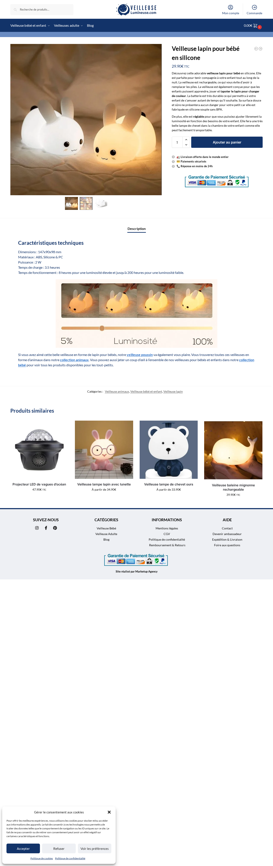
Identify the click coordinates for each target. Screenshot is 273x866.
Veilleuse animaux (117, 391)
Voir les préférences (94, 848)
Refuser (59, 848)
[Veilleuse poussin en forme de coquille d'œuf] (260, 49)
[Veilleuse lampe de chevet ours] (169, 450)
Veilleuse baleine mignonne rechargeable (233, 487)
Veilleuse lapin (173, 391)
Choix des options (104, 498)
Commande (254, 13)
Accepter (23, 848)
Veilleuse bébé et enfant (146, 391)
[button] (109, 812)
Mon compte (230, 13)
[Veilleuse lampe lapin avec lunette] (104, 450)
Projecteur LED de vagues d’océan (39, 484)
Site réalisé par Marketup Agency (137, 571)
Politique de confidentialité (70, 858)
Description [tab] (137, 228)
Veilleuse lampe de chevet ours (168, 484)
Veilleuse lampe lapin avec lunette (104, 484)
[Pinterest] (55, 528)
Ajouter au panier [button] (39, 498)
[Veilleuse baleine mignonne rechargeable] (233, 450)
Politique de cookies (41, 858)
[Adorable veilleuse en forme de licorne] (256, 49)
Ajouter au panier (227, 142)
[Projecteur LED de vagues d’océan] (39, 450)
